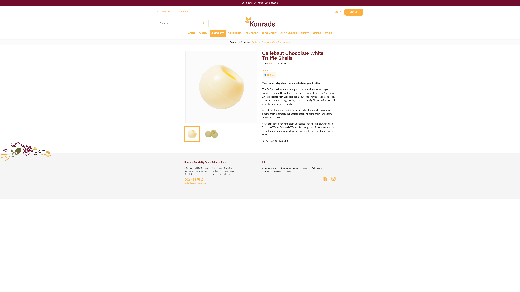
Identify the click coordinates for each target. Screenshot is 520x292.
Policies (277, 172)
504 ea (270, 75)
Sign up (354, 12)
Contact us (182, 12)
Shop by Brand (269, 168)
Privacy (288, 172)
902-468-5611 (165, 12)
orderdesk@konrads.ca (195, 183)
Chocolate (245, 42)
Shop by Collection (289, 168)
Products (234, 42)
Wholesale (317, 168)
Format (266, 70)
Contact (265, 172)
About (305, 168)
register (273, 63)
